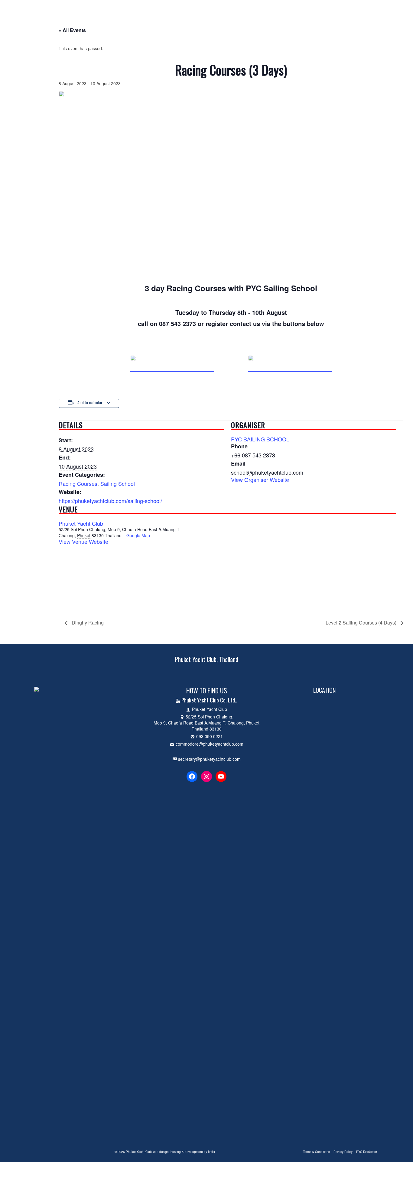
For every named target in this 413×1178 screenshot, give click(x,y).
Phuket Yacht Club (81, 523)
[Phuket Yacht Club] (82, 8)
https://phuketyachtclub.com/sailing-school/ (110, 501)
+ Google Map (136, 535)
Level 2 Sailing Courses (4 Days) (362, 622)
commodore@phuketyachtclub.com (209, 744)
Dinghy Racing (87, 622)
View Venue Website (83, 541)
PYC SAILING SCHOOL (260, 439)
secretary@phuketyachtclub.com (209, 759)
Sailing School (117, 483)
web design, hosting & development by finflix (184, 1152)
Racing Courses (78, 483)
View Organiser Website (260, 479)
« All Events (72, 30)
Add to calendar (89, 402)
